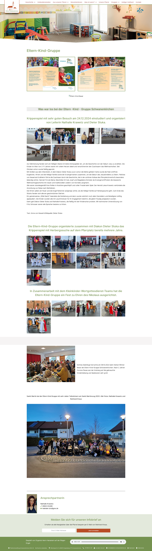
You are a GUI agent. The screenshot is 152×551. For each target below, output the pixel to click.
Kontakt (138, 2)
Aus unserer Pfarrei (59, 2)
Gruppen (114, 2)
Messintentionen (76, 2)
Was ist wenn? (89, 2)
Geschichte (29, 2)
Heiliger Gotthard (128, 2)
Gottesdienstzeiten (44, 2)
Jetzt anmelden (93, 530)
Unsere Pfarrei (104, 2)
